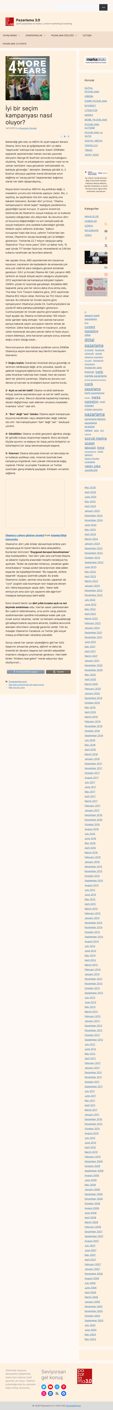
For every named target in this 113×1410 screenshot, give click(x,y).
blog (86, 323)
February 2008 (93, 1227)
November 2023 (94, 553)
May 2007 (90, 1255)
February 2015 (92, 913)
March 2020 (91, 684)
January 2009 (92, 1189)
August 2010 (92, 1133)
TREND (88, 150)
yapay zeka (92, 466)
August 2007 (92, 1241)
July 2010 (90, 1138)
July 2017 (90, 782)
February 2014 (93, 969)
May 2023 (90, 571)
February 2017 (92, 805)
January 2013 (92, 1021)
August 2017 (92, 777)
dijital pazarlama (94, 342)
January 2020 (92, 693)
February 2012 (92, 1063)
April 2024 (90, 534)
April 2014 (90, 960)
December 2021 (93, 632)
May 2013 (90, 1007)
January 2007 (92, 1269)
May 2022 (90, 609)
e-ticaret (89, 350)
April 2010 (90, 1147)
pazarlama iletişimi (95, 419)
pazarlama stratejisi (91, 424)
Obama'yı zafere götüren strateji (25, 535)
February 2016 (93, 857)
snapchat (88, 434)
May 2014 (90, 955)
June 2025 (90, 497)
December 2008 (94, 1194)
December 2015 (93, 866)
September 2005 (94, 1320)
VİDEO (88, 235)
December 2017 (93, 763)
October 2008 (92, 1203)
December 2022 (93, 590)
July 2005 (90, 1325)
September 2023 (94, 562)
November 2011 (93, 1077)
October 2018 (92, 731)
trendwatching (90, 452)
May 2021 (90, 646)
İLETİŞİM (87, 35)
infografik (88, 361)
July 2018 (90, 740)
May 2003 (90, 1339)
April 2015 (90, 904)
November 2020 (94, 670)
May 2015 (90, 899)
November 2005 (94, 1311)
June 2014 (90, 950)
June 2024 (90, 525)
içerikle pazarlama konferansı (95, 380)
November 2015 (93, 871)
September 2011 (94, 1086)
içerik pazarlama (93, 386)
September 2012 (94, 1039)
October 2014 (92, 932)
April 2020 (90, 679)
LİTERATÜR (91, 110)
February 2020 (93, 688)
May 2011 (90, 1100)
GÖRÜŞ (89, 225)
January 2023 (92, 585)
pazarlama (95, 414)
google (98, 353)
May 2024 (90, 529)
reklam (89, 430)
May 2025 (90, 501)
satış (96, 430)
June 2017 (90, 787)
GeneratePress (73, 1405)
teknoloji (90, 447)
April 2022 (90, 614)
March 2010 (91, 1152)
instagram (90, 364)
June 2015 (90, 894)
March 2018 (91, 754)
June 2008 (90, 1213)
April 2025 (90, 506)
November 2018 (93, 726)
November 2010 (93, 1124)
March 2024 (91, 539)
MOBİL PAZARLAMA (96, 119)
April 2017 (90, 796)
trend (100, 447)
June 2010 (90, 1142)
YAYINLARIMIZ (10, 35)
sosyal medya (96, 438)
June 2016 (90, 838)
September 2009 (94, 1170)
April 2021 (90, 651)
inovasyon (98, 360)
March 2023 (91, 581)
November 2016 (93, 819)
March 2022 (91, 618)
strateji (90, 443)
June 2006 (91, 1287)
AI (85, 312)
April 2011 (90, 1105)
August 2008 (92, 1208)
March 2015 (91, 908)
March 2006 (91, 1297)
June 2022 (90, 604)
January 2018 (92, 759)
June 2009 (91, 1180)
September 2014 (94, 936)
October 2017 (92, 773)
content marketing (91, 329)
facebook (99, 350)
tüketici (89, 455)
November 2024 (94, 520)
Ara (58, 3)
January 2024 (92, 543)
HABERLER (91, 221)
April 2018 (90, 749)
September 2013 (94, 993)
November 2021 (93, 637)
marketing (91, 401)
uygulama (90, 462)
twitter (100, 451)
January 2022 (92, 628)
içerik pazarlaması (94, 393)
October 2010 (92, 1128)
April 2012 (90, 1058)
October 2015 (92, 876)
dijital (88, 335)
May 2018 (90, 745)
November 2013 (93, 983)
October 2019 (92, 702)
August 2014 (92, 941)
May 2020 (90, 674)
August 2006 (92, 1278)
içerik (99, 372)
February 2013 (93, 1016)
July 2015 (90, 890)
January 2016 (92, 862)
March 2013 (91, 1011)
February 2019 (93, 721)
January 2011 (92, 1114)
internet (89, 371)
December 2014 (93, 922)
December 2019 (93, 698)
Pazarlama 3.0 (28, 20)
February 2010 (93, 1156)
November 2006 (94, 1273)
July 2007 (90, 1245)
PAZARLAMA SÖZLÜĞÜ (62, 35)
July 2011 (90, 1091)
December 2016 (93, 815)
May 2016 (90, 843)
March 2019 (91, 716)
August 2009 (92, 1175)
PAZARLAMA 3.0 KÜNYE (14, 43)
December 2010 (93, 1119)
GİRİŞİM (89, 96)
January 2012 (92, 1067)
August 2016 (92, 829)
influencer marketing (94, 357)
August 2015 (92, 885)
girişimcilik (89, 353)
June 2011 (90, 1096)
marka (96, 397)
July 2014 (90, 946)
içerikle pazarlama (96, 376)
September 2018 (94, 735)
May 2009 (90, 1184)
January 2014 (92, 974)
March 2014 (91, 964)
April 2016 (90, 847)
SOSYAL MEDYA (94, 140)
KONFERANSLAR (34, 35)
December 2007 (94, 1231)
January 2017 (92, 810)
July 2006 (90, 1283)
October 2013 (92, 988)
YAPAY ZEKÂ (92, 154)
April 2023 (90, 576)
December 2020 (94, 665)
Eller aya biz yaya (17, 687)
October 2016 (92, 824)
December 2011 (93, 1072)
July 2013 (90, 997)
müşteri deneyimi (93, 409)
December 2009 (94, 1161)
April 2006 (90, 1292)
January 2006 (92, 1301)
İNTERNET (90, 105)
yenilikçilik (91, 470)
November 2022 (94, 595)
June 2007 (90, 1250)
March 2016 (91, 852)
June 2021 (90, 642)
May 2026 (90, 487)
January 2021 (92, 660)
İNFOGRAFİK (92, 230)
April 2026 (90, 492)
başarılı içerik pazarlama (92, 317)
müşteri (89, 405)
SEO (102, 430)
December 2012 (93, 1025)
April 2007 (90, 1259)
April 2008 (90, 1217)
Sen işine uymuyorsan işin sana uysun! (26, 684)
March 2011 (91, 1110)
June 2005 (90, 1330)
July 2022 (90, 599)
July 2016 (90, 833)
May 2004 (90, 1334)
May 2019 (90, 707)
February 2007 (93, 1264)
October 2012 (92, 1035)
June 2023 (90, 567)
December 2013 (93, 979)
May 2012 (90, 1053)
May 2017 (90, 791)
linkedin (87, 398)
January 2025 (92, 511)
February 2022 (93, 623)
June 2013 (90, 1002)
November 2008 (94, 1198)
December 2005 (94, 1306)
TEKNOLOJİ (91, 145)
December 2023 (94, 548)
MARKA (89, 115)
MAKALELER (92, 216)
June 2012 (90, 1049)
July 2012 (90, 1044)
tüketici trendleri (92, 458)
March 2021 (91, 656)
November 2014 (93, 927)
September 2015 (94, 880)
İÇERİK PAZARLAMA (96, 101)
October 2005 (92, 1315)
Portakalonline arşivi (18, 681)
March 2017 (91, 801)
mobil (102, 402)
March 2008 (91, 1222)
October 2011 (92, 1081)
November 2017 (93, 768)
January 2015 (92, 918)
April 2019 (90, 712)
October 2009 (92, 1166)
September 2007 (94, 1236)
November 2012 (93, 1030)
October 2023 (92, 557)
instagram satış (93, 367)
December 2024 (94, 515)
